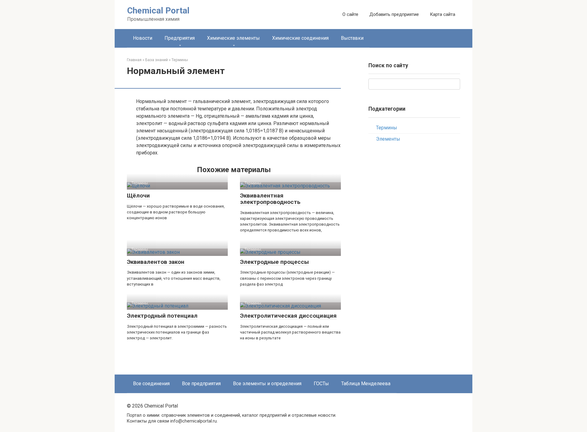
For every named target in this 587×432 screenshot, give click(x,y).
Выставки (352, 38)
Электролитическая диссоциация (288, 315)
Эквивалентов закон (155, 261)
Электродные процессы (274, 261)
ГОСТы (321, 383)
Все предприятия (201, 383)
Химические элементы (233, 38)
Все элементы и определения (267, 383)
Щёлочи (138, 195)
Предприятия (179, 38)
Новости (142, 38)
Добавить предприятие (394, 14)
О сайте (350, 14)
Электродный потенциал (162, 315)
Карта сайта (442, 14)
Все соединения (151, 383)
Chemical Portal (158, 11)
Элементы (388, 139)
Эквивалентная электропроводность (270, 198)
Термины (386, 128)
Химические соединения (300, 38)
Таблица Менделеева (365, 383)
